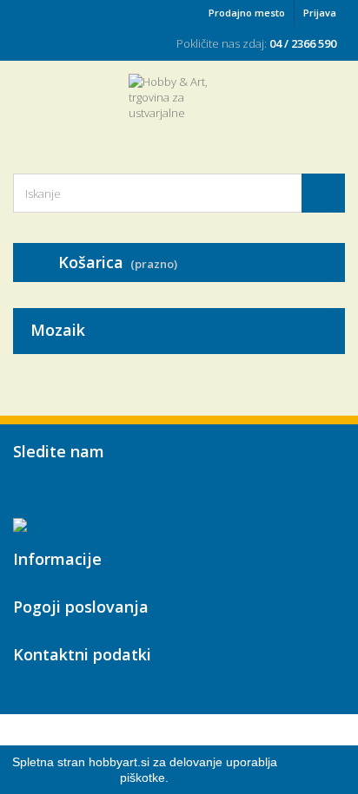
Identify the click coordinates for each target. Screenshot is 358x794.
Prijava (319, 12)
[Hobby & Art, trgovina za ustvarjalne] (179, 108)
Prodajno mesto (247, 12)
